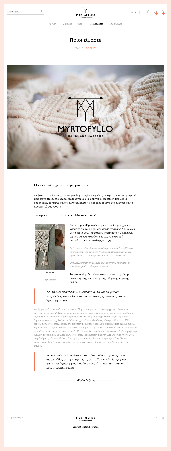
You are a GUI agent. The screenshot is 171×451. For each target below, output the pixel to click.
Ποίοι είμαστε (96, 24)
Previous (30, 246)
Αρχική (52, 24)
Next (69, 246)
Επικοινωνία (115, 24)
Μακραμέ (67, 24)
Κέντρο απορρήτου (15, 417)
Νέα (80, 24)
